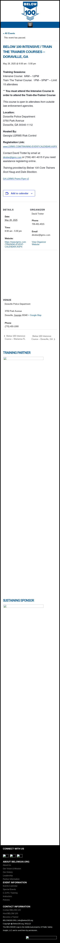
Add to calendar (19, 193)
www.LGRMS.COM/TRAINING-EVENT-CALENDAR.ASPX (30, 146)
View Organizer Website (39, 243)
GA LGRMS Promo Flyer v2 (16, 179)
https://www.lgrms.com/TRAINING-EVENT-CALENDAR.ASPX (15, 244)
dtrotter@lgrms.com (12, 157)
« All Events (9, 33)
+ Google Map (34, 315)
